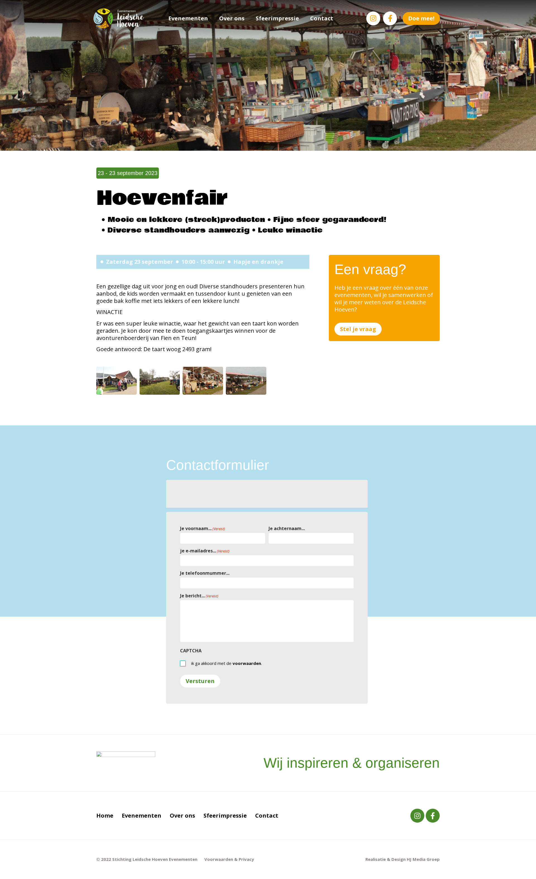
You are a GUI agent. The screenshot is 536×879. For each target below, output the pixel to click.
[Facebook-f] (390, 18)
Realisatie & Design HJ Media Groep (402, 859)
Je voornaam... (202, 528)
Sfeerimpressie (277, 18)
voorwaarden (247, 663)
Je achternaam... (287, 528)
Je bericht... (199, 595)
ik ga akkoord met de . (226, 663)
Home (104, 815)
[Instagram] (373, 18)
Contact (321, 18)
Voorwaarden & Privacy (229, 859)
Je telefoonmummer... (204, 573)
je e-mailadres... (204, 551)
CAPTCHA (191, 650)
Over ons (232, 18)
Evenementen (188, 18)
